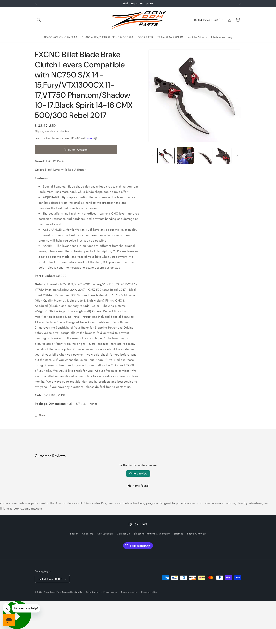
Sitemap (178, 533)
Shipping (39, 131)
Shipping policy (149, 592)
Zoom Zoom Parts (52, 592)
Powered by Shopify (72, 592)
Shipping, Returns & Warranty (152, 533)
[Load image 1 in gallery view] (166, 155)
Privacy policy (110, 592)
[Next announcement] (240, 3)
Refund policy (93, 592)
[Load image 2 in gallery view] (185, 155)
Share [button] (41, 415)
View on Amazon (76, 150)
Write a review (138, 473)
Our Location (105, 533)
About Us (87, 533)
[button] (39, 20)
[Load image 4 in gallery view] (223, 155)
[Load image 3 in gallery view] (204, 155)
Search (74, 533)
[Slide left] (152, 156)
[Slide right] (237, 156)
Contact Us (123, 533)
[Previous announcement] (36, 3)
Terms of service (129, 592)
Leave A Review (196, 533)
